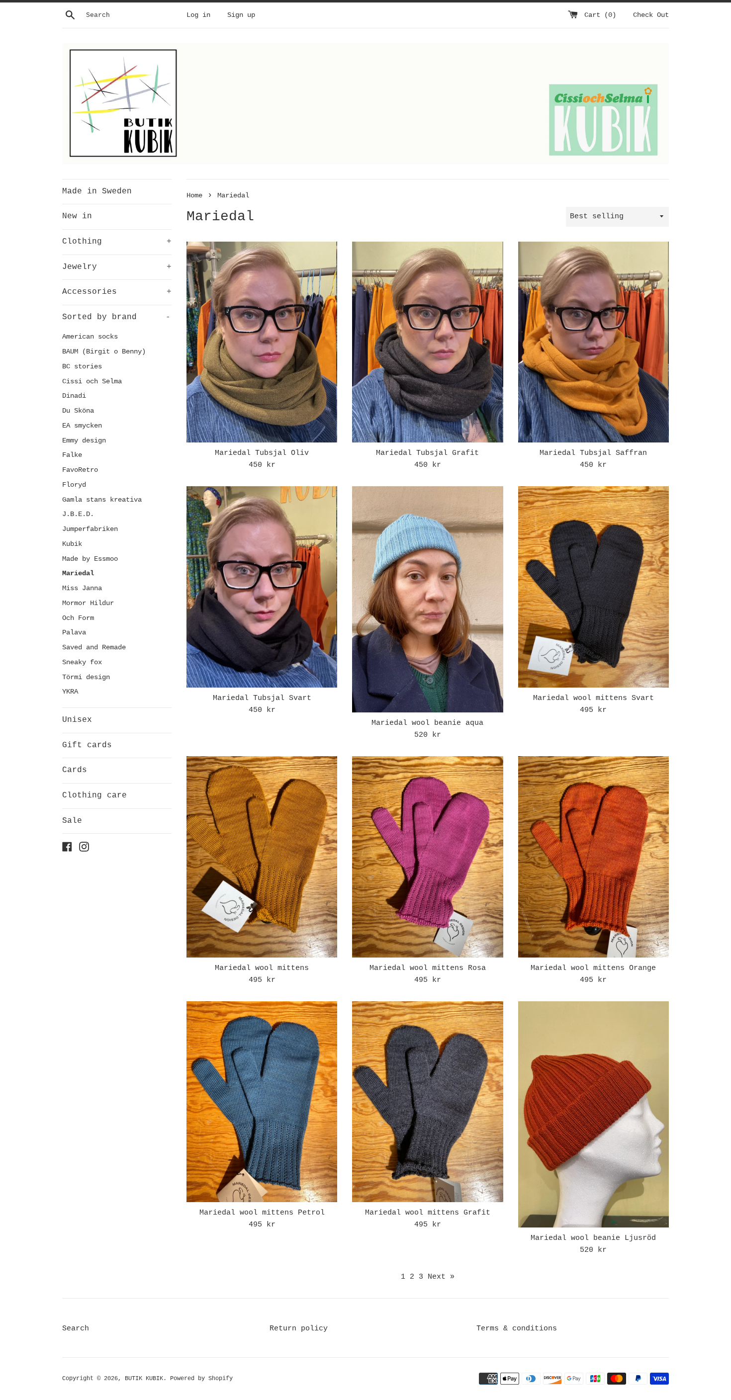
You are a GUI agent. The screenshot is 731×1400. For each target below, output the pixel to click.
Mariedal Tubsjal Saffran (593, 453)
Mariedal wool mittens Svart (593, 698)
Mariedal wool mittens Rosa (427, 968)
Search (75, 1328)
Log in (198, 15)
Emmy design (84, 440)
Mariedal (78, 573)
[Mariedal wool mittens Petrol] (261, 1101)
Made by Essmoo (90, 559)
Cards (74, 770)
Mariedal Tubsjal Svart (262, 698)
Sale (72, 820)
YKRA (70, 692)
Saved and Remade (94, 647)
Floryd (74, 485)
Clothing (117, 241)
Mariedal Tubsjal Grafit (427, 453)
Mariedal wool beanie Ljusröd (593, 1238)
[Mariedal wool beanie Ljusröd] (593, 1114)
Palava (74, 632)
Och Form (78, 618)
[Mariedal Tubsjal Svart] (261, 586)
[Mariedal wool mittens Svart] (593, 586)
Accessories (117, 291)
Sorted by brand (116, 317)
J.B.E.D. (78, 514)
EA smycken (82, 426)
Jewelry (117, 266)
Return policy (299, 1328)
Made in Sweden (97, 191)
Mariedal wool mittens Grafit (427, 1213)
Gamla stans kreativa (102, 500)
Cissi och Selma (92, 381)
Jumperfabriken (90, 529)
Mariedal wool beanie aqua (427, 723)
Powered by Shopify (201, 1378)
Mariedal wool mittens (262, 968)
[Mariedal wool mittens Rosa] (427, 856)
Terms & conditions (516, 1328)
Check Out (651, 15)
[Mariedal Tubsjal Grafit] (427, 342)
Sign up (241, 15)
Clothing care (94, 795)
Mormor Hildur (88, 603)
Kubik (72, 544)
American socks (90, 337)
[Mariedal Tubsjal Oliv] (261, 342)
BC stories (82, 366)
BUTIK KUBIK (144, 1378)
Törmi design (86, 677)
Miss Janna (82, 588)
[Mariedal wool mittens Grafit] (427, 1101)
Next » (441, 1277)
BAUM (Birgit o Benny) (104, 351)
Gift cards (87, 745)
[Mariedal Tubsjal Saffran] (593, 342)
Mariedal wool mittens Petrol (262, 1213)
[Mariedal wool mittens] (261, 856)
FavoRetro (80, 470)
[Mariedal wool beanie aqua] (427, 599)
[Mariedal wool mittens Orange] (593, 856)
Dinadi (74, 396)
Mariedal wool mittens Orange (593, 968)
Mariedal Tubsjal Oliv (262, 453)
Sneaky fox (82, 662)
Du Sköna (78, 411)
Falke (72, 455)
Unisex (77, 719)
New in (77, 216)
